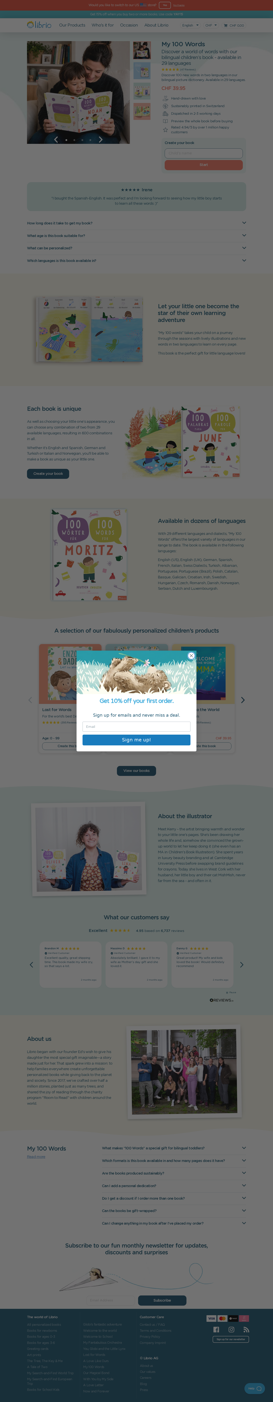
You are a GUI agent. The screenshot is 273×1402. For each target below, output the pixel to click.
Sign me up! (136, 740)
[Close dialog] (191, 655)
